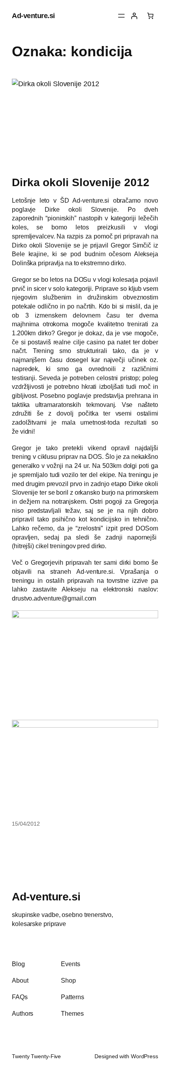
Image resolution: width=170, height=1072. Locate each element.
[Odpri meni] (121, 15)
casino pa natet (108, 342)
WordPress (144, 1056)
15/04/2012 (26, 824)
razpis (76, 236)
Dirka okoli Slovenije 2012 (80, 182)
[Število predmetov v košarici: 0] (150, 16)
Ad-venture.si (33, 15)
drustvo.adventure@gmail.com (54, 598)
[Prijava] (134, 16)
